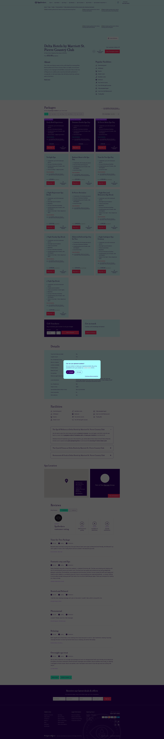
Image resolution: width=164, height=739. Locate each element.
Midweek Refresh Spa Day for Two (81, 238)
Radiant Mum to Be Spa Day (80, 158)
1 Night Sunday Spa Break (55, 237)
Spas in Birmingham (62, 724)
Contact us (46, 718)
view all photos (113, 38)
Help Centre (47, 716)
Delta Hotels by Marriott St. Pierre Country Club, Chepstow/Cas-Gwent (79, 7)
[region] (66, 483)
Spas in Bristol (61, 722)
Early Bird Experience (55, 122)
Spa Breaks (70, 114)
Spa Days (62, 114)
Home (45, 7)
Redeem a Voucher (48, 714)
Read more (47, 79)
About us (46, 720)
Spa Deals (54, 114)
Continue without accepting (91, 376)
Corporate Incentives (76, 720)
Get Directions (79, 493)
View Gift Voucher (100, 52)
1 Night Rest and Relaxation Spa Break (105, 194)
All (47, 114)
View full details (50, 137)
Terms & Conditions (75, 714)
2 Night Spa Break (53, 281)
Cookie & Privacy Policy (76, 718)
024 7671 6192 (115, 713)
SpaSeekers (64, 510)
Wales (53, 7)
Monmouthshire (59, 7)
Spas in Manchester (62, 720)
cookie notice (87, 368)
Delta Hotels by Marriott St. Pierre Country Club (64, 48)
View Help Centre (125, 3)
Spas (49, 7)
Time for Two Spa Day (106, 157)
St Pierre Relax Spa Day (106, 122)
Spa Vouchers (80, 114)
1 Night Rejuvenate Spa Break (54, 194)
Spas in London (61, 718)
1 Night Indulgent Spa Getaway (106, 238)
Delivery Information (76, 716)
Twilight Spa (51, 157)
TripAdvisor (73, 510)
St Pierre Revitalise (79, 193)
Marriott (107, 485)
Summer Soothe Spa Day (81, 122)
